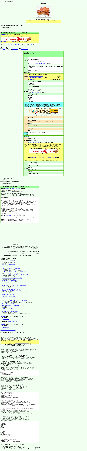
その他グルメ (6, 319)
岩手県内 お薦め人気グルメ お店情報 (10, 44)
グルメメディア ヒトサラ (35, 77)
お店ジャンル (15, 49)
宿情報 (12, 188)
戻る (4, 49)
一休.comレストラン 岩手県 (7, 361)
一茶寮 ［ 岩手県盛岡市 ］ (8, 308)
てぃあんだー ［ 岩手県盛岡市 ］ (9, 260)
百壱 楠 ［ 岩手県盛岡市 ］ (8, 294)
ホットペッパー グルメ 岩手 (7, 41)
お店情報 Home (24, 49)
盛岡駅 (9, 321)
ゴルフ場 (18, 188)
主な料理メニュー (36, 92)
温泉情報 (7, 188)
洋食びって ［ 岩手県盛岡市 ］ (9, 296)
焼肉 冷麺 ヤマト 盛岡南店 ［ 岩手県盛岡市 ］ (12, 290)
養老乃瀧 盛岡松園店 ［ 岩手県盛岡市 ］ (11, 305)
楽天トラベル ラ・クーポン (7, 34)
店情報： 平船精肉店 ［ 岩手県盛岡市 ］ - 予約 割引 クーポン (14, 444)
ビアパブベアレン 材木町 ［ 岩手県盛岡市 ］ (12, 278)
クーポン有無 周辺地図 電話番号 (39, 63)
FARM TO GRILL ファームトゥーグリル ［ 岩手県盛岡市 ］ (15, 300)
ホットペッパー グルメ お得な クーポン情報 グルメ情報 (43, 157)
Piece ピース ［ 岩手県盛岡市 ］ (9, 264)
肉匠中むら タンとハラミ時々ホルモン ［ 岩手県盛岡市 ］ (15, 285)
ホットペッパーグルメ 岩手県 (7, 345)
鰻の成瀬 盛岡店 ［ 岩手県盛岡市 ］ (10, 311)
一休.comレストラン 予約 (35, 79)
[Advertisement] (8, 235)
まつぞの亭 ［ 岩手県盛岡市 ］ (9, 303)
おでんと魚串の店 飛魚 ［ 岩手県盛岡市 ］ (11, 268)
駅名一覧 (15, 321)
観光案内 (9, 215)
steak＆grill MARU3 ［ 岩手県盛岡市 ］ (10, 280)
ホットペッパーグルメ (35, 142)
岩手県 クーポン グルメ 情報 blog (8, 330)
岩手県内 (3, 324)
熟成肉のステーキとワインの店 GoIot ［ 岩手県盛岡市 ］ (15, 271)
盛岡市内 (3, 316)
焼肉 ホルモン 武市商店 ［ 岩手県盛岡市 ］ (12, 289)
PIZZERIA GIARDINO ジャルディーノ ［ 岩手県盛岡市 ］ (15, 274)
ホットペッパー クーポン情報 (36, 76)
